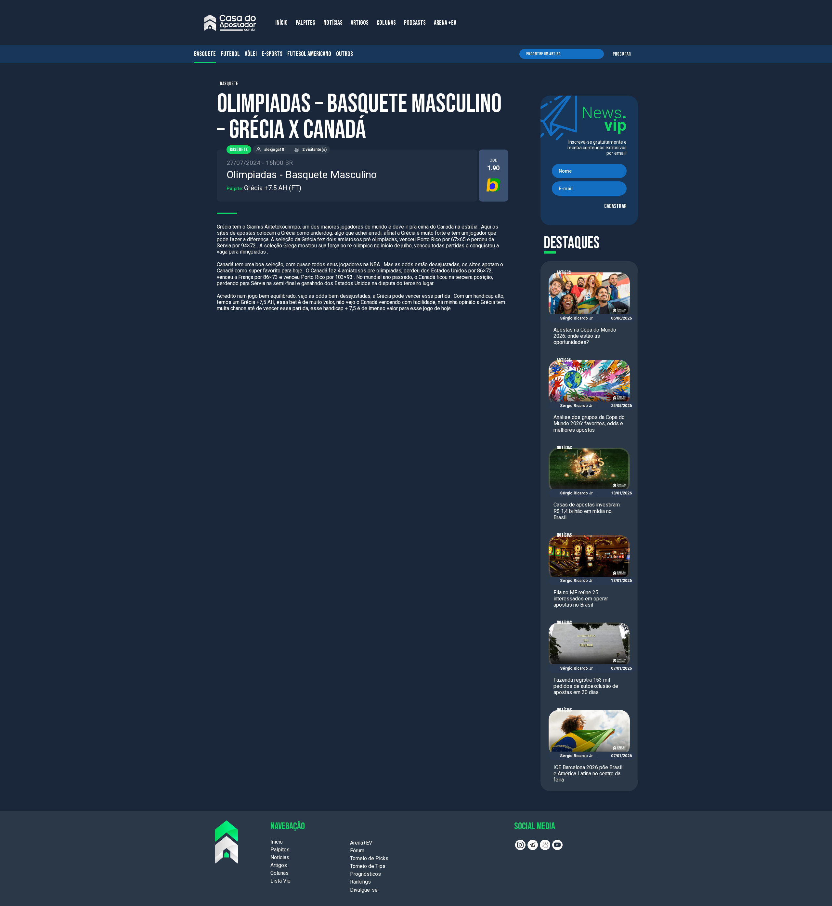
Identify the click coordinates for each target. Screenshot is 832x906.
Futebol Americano (309, 54)
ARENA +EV (445, 23)
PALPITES (305, 23)
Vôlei (251, 54)
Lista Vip (280, 881)
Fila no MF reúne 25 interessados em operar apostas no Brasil (580, 598)
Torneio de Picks (369, 858)
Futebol (230, 54)
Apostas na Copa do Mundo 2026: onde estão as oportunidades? (584, 336)
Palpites (280, 850)
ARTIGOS (360, 23)
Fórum (357, 850)
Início (276, 842)
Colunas (279, 873)
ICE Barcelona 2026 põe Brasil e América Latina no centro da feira (587, 773)
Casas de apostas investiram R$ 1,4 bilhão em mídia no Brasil (586, 511)
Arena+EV (361, 843)
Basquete (205, 54)
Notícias (564, 448)
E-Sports (272, 54)
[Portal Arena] (230, 23)
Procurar (622, 54)
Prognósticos (365, 874)
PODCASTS (415, 23)
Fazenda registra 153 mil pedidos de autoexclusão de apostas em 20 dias (585, 686)
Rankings (360, 882)
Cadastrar (615, 206)
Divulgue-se (364, 890)
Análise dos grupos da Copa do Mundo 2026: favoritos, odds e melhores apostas (589, 423)
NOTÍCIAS (333, 23)
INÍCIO (281, 23)
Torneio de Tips (367, 866)
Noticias (279, 857)
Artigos (564, 272)
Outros (344, 54)
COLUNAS (386, 23)
